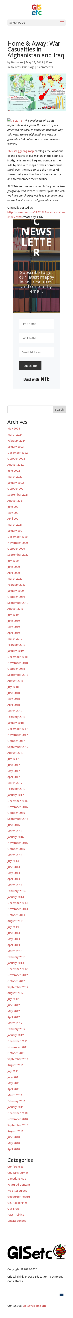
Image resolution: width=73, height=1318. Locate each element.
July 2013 (13, 927)
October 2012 (16, 981)
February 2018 (16, 717)
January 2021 (15, 530)
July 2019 (13, 614)
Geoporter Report (18, 1196)
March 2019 (14, 638)
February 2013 (16, 957)
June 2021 (13, 506)
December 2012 (17, 969)
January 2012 (15, 1035)
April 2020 (13, 573)
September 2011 (17, 1059)
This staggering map (20, 151)
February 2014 (16, 891)
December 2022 (17, 452)
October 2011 (16, 1053)
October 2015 (16, 849)
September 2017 (17, 747)
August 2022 (15, 464)
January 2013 (15, 963)
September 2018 (17, 675)
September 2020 (17, 554)
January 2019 (15, 651)
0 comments (45, 67)
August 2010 (15, 1131)
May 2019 (13, 627)
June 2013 (13, 933)
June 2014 (13, 867)
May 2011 (13, 1083)
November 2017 (17, 735)
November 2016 (17, 807)
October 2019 (16, 597)
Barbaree (17, 62)
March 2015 (14, 855)
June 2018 (13, 693)
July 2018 (13, 687)
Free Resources (17, 1190)
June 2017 (13, 765)
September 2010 (17, 1125)
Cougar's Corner (17, 1173)
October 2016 (16, 813)
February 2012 (16, 1029)
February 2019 (16, 645)
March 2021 (14, 524)
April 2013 (13, 945)
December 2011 (17, 1041)
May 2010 (13, 1143)
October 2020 (16, 548)
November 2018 (17, 663)
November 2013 (17, 909)
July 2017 (13, 759)
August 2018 (15, 681)
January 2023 (15, 446)
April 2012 (13, 1017)
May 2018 (13, 699)
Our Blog (28, 67)
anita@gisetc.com (34, 1305)
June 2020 (13, 567)
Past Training (15, 1214)
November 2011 (17, 1047)
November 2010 (17, 1119)
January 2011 (15, 1107)
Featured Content (18, 1184)
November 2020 (17, 543)
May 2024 (13, 428)
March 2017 (14, 783)
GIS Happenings (17, 1203)
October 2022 (16, 458)
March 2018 (14, 711)
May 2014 (13, 873)
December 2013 (17, 903)
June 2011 (13, 1077)
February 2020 (16, 584)
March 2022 (14, 476)
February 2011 (16, 1101)
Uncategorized (16, 1220)
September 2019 (17, 603)
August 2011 (15, 1065)
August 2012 (15, 993)
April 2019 (13, 633)
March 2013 (14, 951)
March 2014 (14, 885)
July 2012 (13, 999)
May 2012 (13, 1011)
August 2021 (15, 500)
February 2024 (16, 440)
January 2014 (15, 897)
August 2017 (15, 753)
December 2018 (17, 657)
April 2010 (13, 1149)
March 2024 (14, 434)
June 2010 (13, 1137)
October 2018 (16, 669)
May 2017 (13, 771)
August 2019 (15, 608)
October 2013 (16, 915)
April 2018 (13, 705)
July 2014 (13, 861)
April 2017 (13, 777)
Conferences (15, 1166)
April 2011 (13, 1089)
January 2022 (15, 483)
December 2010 (17, 1113)
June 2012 (13, 1005)
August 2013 (15, 921)
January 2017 (15, 795)
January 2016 (15, 837)
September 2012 (17, 987)
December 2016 (17, 801)
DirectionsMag (16, 1178)
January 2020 (15, 591)
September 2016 (17, 819)
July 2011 (13, 1071)
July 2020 (13, 560)
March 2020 (14, 578)
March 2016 (14, 831)
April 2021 (13, 518)
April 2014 (13, 879)
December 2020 (17, 537)
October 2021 (16, 488)
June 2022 (13, 470)
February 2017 (16, 789)
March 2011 (14, 1095)
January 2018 (15, 723)
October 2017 (16, 741)
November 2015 (17, 843)
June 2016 (13, 825)
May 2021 (13, 513)
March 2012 (14, 1023)
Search (59, 409)
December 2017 (17, 729)
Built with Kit (36, 379)
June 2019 (13, 621)
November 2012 (17, 975)
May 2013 (13, 939)
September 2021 (17, 494)
